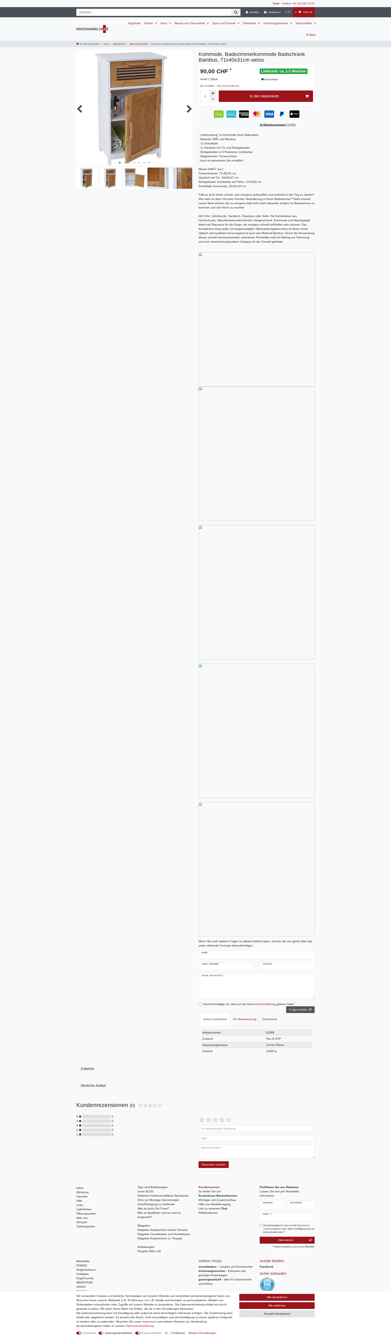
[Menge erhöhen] (213, 93)
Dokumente (269, 1019)
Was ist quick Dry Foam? (153, 1208)
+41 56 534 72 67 (303, 3)
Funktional (178, 1333)
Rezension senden (214, 1164)
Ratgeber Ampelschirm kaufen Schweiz (162, 1229)
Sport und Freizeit (224, 23)
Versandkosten (231, 86)
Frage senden (298, 1009)
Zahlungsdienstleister (118, 1333)
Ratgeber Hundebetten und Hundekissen (163, 1234)
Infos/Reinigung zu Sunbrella (156, 1204)
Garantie (82, 1196)
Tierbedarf (250, 23)
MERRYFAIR (84, 1282)
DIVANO (81, 1265)
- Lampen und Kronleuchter (226, 1266)
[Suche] (236, 12)
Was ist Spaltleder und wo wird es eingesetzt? (159, 1215)
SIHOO (81, 1286)
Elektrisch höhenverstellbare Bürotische (162, 1195)
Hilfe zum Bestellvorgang (215, 1204)
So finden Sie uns (210, 1191)
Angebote (134, 23)
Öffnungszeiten (86, 1213)
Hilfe (79, 1200)
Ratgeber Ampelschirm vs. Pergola (159, 1238)
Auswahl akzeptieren (277, 1313)
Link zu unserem (213, 1208)
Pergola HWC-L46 (149, 1251)
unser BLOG (145, 1191)
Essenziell (89, 1333)
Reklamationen (208, 1212)
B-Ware (311, 34)
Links (79, 1205)
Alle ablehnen (277, 1305)
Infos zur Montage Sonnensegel (158, 1200)
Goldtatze (82, 1274)
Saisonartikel (304, 23)
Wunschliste (271, 79)
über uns (82, 1217)
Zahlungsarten (85, 1226)
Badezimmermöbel (138, 44)
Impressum (149, 1321)
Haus (164, 23)
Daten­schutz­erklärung (140, 1325)
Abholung (82, 1192)
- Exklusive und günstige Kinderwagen (222, 1273)
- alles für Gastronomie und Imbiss (225, 1281)
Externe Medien (152, 1333)
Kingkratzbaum (86, 1269)
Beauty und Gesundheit (190, 23)
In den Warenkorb (264, 96)
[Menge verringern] (213, 99)
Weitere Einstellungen (202, 1333)
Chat (276, 3)
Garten (149, 23)
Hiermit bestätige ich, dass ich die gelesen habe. (249, 1004)
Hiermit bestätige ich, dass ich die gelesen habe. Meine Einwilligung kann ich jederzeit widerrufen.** (288, 1228)
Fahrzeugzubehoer (276, 23)
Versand (81, 1222)
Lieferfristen (84, 1209)
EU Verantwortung (244, 1019)
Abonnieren (285, 1240)
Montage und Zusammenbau (217, 1200)
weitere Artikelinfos (215, 1019)
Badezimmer (118, 44)
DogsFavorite (85, 1278)
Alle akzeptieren (277, 1297)
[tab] (215, 1019)
